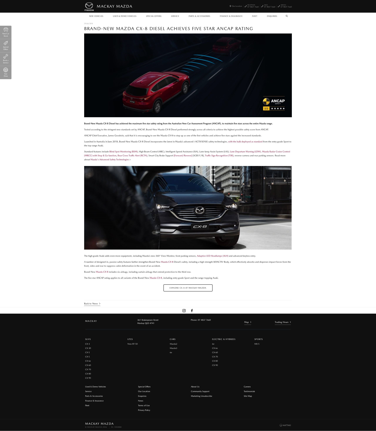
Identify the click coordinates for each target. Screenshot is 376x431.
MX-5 (256, 344)
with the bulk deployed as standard (245, 141)
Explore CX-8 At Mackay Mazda (188, 288)
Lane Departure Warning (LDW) (245, 151)
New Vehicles (96, 16)
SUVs (88, 339)
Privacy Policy (144, 410)
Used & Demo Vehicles (124, 16)
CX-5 (87, 352)
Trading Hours (281, 322)
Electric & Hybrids (223, 339)
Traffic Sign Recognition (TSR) (219, 155)
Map (246, 322)
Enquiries (272, 16)
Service (175, 16)
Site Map (248, 396)
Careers (247, 386)
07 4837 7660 (253, 6)
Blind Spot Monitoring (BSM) (123, 151)
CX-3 (87, 344)
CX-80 (88, 374)
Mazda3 (173, 348)
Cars (173, 339)
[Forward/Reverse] (183, 155)
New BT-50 (132, 344)
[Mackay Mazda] (89, 6)
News (140, 401)
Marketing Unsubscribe (201, 396)
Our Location (237, 6)
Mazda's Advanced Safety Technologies (109, 159)
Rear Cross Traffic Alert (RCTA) (132, 155)
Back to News (91, 303)
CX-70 (88, 369)
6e (171, 352)
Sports (258, 339)
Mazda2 (173, 344)
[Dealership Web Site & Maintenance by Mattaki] (285, 425)
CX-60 (88, 365)
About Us (195, 386)
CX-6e (88, 361)
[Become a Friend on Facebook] (192, 310)
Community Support (200, 391)
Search (287, 15)
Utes (130, 339)
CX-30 (88, 348)
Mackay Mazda (114, 6)
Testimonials (249, 391)
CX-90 (88, 378)
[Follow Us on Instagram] (184, 310)
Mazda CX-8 (167, 262)
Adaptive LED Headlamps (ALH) (212, 256)
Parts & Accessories (199, 16)
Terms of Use (144, 405)
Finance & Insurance (231, 16)
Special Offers (154, 16)
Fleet (254, 16)
